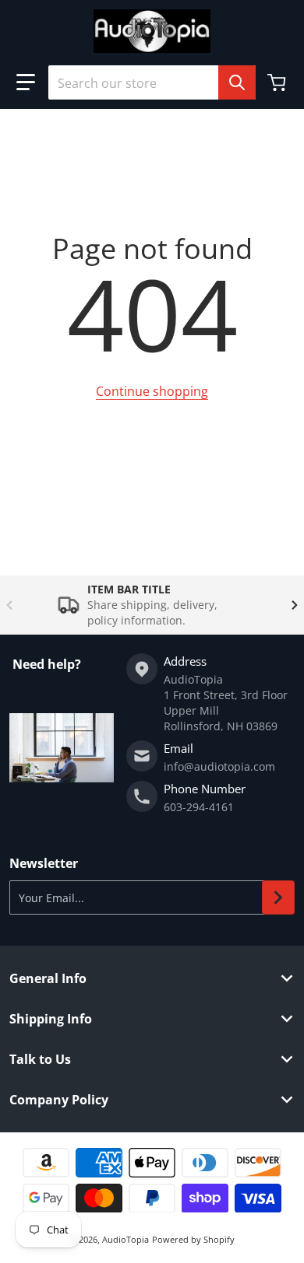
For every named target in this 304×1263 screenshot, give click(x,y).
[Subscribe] (278, 897)
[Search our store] (237, 82)
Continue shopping (152, 391)
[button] (25, 82)
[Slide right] (294, 605)
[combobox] (152, 82)
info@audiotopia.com (219, 766)
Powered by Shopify (193, 1239)
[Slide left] (9, 605)
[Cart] (278, 82)
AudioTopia (125, 1239)
